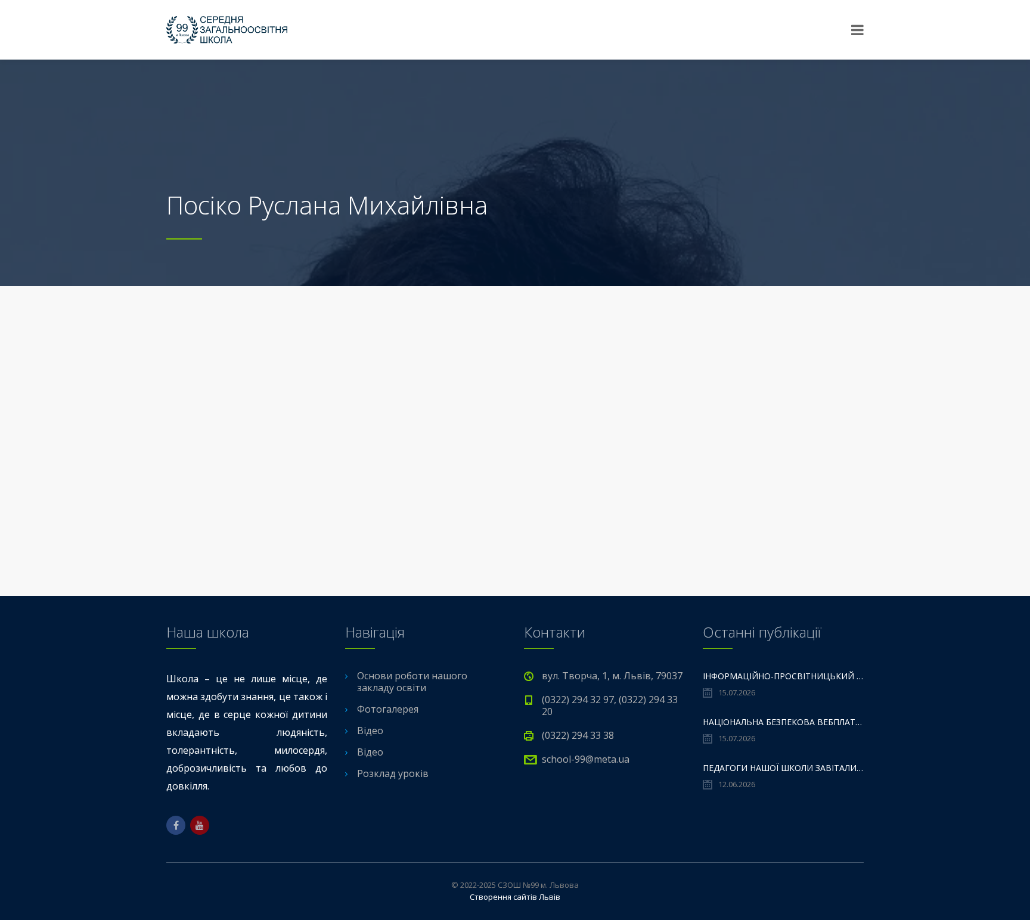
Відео (370, 730)
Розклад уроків (393, 773)
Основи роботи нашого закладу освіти (412, 682)
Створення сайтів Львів (515, 896)
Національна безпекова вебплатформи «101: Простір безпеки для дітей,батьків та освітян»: (783, 722)
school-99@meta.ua (585, 759)
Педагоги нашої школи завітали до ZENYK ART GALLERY (783, 767)
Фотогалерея (387, 709)
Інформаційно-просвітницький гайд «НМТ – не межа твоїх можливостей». (783, 676)
